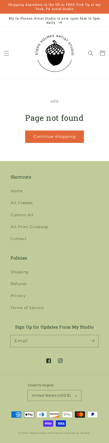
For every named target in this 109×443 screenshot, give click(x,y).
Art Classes (22, 202)
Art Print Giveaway (29, 226)
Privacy (18, 295)
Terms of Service (27, 307)
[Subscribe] (92, 341)
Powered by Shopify (77, 433)
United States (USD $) (51, 395)
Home (16, 191)
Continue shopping (54, 136)
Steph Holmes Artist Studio (46, 433)
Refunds (19, 283)
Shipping (20, 271)
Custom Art (22, 215)
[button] (6, 53)
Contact (18, 238)
